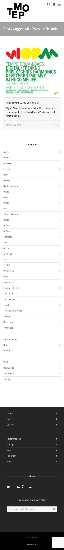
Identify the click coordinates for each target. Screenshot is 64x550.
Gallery (6, 180)
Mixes (6, 191)
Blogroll (7, 152)
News (6, 197)
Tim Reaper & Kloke (12, 310)
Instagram (32, 485)
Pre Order (7, 350)
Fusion (6, 248)
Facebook (9, 485)
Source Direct (9, 299)
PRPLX (6, 276)
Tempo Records (10, 214)
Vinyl (5, 362)
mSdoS (6, 265)
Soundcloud (8, 373)
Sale (9, 461)
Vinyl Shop (8, 327)
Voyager (7, 316)
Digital (6, 220)
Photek (6, 203)
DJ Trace (7, 163)
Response (8, 282)
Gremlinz (7, 254)
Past (5, 208)
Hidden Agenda (10, 186)
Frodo (6, 174)
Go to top (30, 544)
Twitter (17, 485)
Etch (5, 242)
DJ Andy (7, 225)
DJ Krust (7, 157)
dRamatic (7, 237)
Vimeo (24, 485)
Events (6, 169)
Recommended (10, 339)
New (5, 345)
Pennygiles (8, 271)
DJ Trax (6, 231)
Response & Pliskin (12, 288)
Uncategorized (10, 322)
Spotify (6, 379)
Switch (6, 305)
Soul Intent (8, 293)
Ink (4, 259)
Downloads (8, 368)
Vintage (10, 444)
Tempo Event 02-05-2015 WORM (22, 102)
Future (10, 413)
